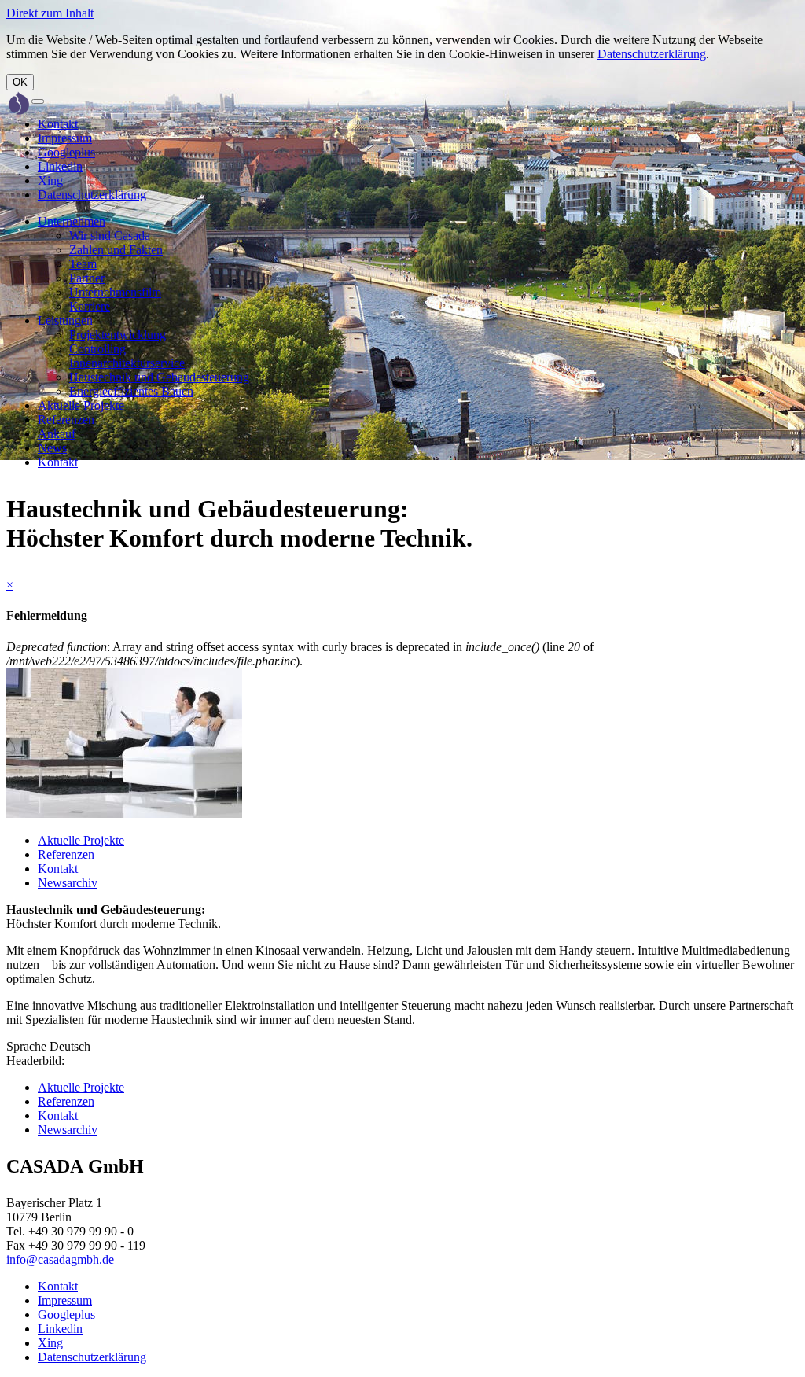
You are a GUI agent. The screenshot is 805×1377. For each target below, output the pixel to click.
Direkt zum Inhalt (50, 13)
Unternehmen (71, 221)
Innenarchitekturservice (127, 363)
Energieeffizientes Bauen (131, 391)
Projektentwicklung (117, 334)
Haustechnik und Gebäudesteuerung (159, 377)
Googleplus (66, 152)
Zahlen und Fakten (116, 249)
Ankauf (56, 433)
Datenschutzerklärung (651, 54)
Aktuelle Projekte (81, 405)
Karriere (89, 306)
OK (20, 82)
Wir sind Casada (109, 235)
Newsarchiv (67, 882)
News (52, 448)
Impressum (65, 138)
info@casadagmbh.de (60, 1259)
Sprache (26, 1046)
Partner (87, 278)
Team (83, 264)
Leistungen (65, 320)
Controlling (97, 348)
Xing (50, 180)
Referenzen (66, 419)
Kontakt (58, 124)
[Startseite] (18, 104)
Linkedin (60, 166)
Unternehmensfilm (115, 292)
